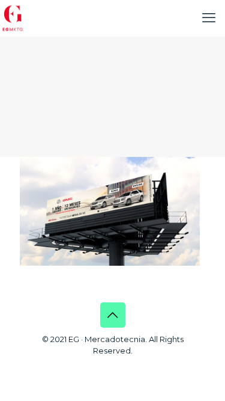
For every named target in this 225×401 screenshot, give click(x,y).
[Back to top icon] (112, 315)
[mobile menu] (209, 18)
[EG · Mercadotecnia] (13, 18)
